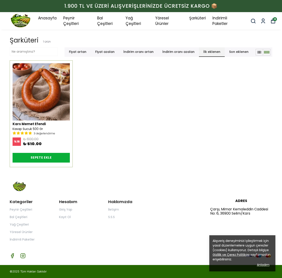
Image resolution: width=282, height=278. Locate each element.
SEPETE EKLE (41, 157)
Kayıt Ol (65, 217)
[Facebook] (12, 255)
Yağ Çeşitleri (133, 20)
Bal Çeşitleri (105, 20)
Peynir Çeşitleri (71, 20)
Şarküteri (197, 18)
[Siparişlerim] (263, 21)
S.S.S (111, 217)
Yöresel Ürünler (162, 20)
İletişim (113, 209)
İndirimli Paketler (220, 20)
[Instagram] (23, 255)
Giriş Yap (65, 209)
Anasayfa (47, 18)
